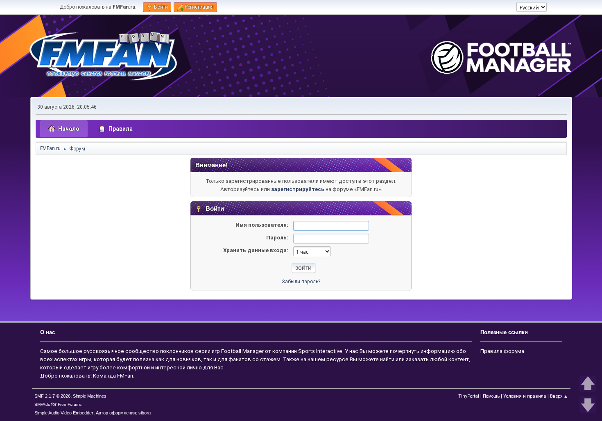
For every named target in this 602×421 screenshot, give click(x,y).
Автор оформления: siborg (123, 412)
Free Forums (69, 404)
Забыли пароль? (301, 281)
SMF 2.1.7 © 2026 (52, 396)
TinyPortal (468, 396)
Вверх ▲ (559, 396)
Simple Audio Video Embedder (63, 412)
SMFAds (42, 404)
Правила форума (502, 351)
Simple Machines (89, 396)
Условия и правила (524, 396)
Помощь (491, 396)
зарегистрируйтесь (297, 189)
